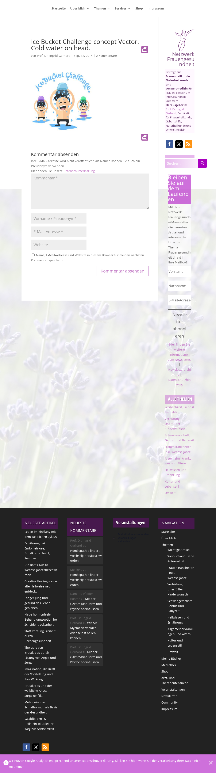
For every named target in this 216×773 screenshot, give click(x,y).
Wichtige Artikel (178, 550)
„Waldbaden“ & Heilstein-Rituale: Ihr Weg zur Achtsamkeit (39, 724)
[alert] (131, 538)
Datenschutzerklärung (79, 171)
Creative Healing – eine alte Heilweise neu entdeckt (40, 586)
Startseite (58, 8)
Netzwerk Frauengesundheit (180, 58)
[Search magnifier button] (202, 163)
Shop (139, 8)
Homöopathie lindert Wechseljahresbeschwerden (86, 556)
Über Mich (77, 8)
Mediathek (168, 665)
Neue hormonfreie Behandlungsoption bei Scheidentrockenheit (41, 619)
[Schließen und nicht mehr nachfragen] (211, 763)
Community (169, 702)
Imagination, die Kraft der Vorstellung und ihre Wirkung (39, 674)
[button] (169, 144)
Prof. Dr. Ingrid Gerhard (53, 56)
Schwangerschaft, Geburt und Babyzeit (180, 606)
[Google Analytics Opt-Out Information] (6, 763)
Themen (100, 8)
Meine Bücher (171, 658)
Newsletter (169, 696)
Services (121, 8)
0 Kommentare (106, 56)
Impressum (155, 8)
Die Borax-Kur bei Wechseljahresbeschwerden (41, 570)
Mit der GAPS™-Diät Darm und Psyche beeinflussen (86, 604)
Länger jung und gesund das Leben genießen (37, 603)
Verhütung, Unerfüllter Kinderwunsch (175, 424)
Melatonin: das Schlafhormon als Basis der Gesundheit (40, 707)
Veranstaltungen (173, 690)
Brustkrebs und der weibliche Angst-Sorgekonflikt (38, 691)
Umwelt (170, 493)
